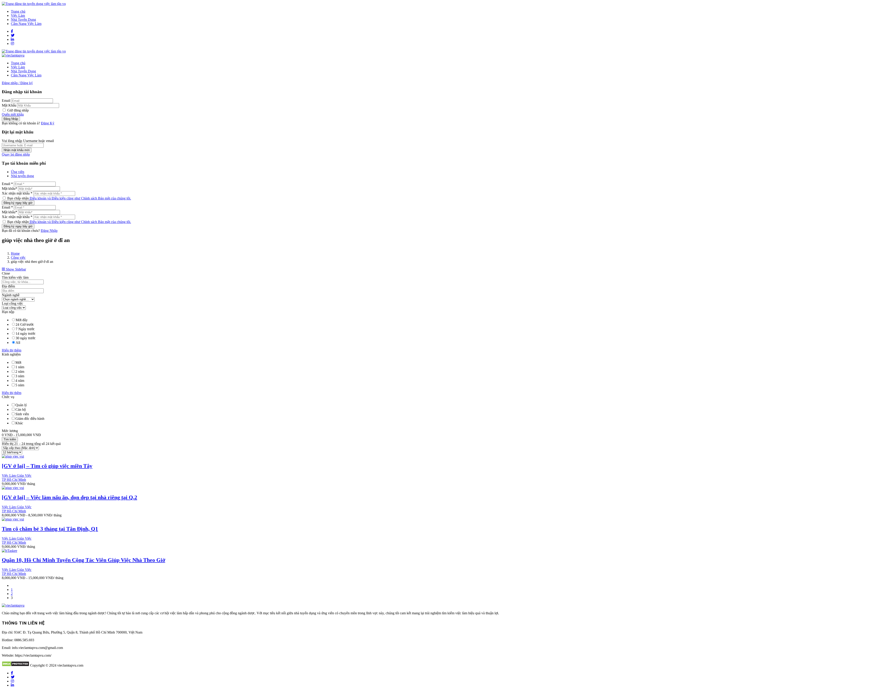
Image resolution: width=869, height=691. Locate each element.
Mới (18, 362)
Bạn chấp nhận (68, 198)
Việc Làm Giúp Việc (16, 475)
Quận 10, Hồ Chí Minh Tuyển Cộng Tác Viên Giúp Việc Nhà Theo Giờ (83, 560)
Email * (7, 184)
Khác (19, 423)
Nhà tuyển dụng (22, 176)
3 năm (19, 376)
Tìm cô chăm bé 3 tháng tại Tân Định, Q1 (50, 529)
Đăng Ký (47, 123)
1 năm (19, 367)
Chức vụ (8, 397)
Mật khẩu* (9, 188)
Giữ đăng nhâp (17, 110)
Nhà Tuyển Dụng (23, 19)
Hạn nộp (8, 312)
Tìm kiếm (10, 439)
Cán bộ (20, 409)
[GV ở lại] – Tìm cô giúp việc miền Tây (47, 466)
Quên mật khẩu (13, 114)
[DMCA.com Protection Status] (15, 665)
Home (15, 253)
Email (6, 100)
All (18, 342)
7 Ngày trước (25, 329)
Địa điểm (8, 286)
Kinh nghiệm (11, 354)
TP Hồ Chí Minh (14, 480)
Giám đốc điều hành (29, 418)
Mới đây (22, 320)
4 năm (19, 380)
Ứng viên (17, 172)
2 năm (19, 371)
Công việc (18, 257)
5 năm (19, 385)
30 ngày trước (26, 338)
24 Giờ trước (25, 324)
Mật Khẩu (9, 105)
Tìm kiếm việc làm (15, 277)
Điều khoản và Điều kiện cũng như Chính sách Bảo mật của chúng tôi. (80, 198)
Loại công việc (12, 303)
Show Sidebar (15, 269)
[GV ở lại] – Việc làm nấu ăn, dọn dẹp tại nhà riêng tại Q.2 (69, 497)
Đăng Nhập (49, 231)
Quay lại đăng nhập (16, 154)
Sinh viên (22, 414)
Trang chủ (18, 11)
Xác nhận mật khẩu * (17, 193)
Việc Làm (18, 15)
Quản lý (21, 405)
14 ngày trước (26, 333)
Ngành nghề (10, 295)
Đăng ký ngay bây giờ (18, 202)
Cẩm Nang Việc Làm (26, 24)
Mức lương (10, 431)
